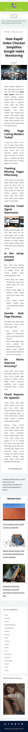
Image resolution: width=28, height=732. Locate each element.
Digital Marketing (10, 625)
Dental (7, 621)
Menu (14, 16)
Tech (6, 667)
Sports (7, 664)
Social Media (8, 660)
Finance (7, 634)
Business (13, 62)
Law (6, 651)
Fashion (7, 631)
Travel (7, 670)
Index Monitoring (16, 469)
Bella (9, 32)
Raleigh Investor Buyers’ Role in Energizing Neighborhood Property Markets (13, 554)
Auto (6, 615)
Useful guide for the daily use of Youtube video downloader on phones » (12, 487)
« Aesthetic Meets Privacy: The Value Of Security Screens (14, 480)
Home (6, 647)
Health (7, 644)
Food (6, 638)
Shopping (8, 657)
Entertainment (9, 628)
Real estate (8, 654)
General (7, 641)
